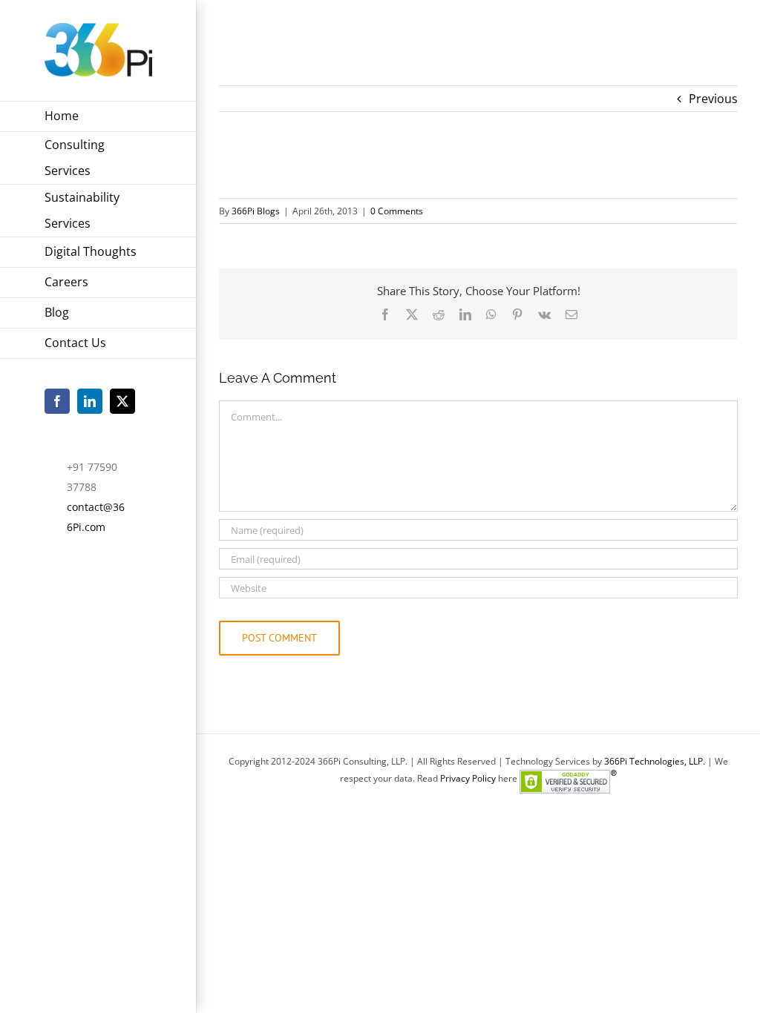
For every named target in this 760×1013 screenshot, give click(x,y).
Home (232, 30)
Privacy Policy (468, 778)
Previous (713, 98)
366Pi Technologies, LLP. (655, 761)
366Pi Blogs (256, 211)
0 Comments (396, 211)
